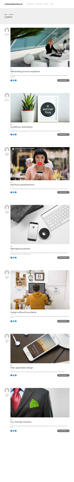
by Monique (7, 33)
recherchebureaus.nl (13, 4)
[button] (15, 47)
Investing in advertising (21, 127)
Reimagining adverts (20, 248)
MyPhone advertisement (22, 184)
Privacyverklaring (35, 478)
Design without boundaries (23, 312)
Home (5, 14)
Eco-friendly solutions (20, 422)
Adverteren (48, 478)
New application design (21, 367)
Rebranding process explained (25, 71)
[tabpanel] (40, 47)
